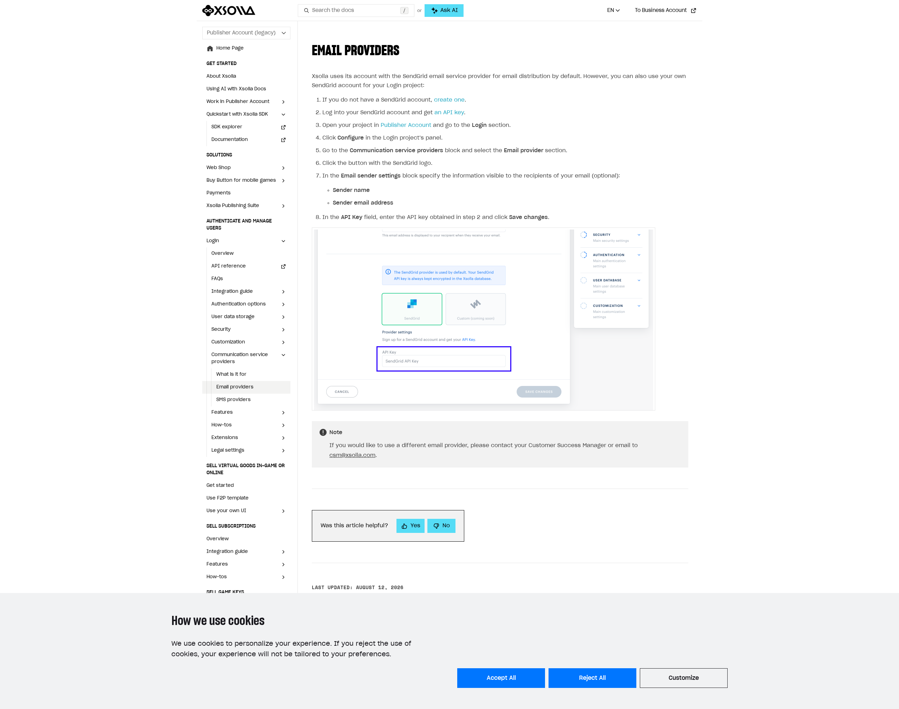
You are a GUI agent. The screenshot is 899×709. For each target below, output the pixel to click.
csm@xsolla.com (352, 455)
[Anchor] (406, 49)
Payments (218, 193)
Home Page (230, 48)
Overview (222, 253)
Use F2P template (227, 498)
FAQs (217, 279)
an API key (449, 112)
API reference (228, 266)
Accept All (501, 678)
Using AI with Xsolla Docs (236, 89)
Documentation (229, 139)
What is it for (231, 374)
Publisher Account (406, 125)
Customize (684, 678)
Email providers (235, 387)
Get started (220, 485)
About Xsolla (221, 76)
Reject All (592, 678)
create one (449, 100)
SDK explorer (226, 127)
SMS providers (233, 400)
